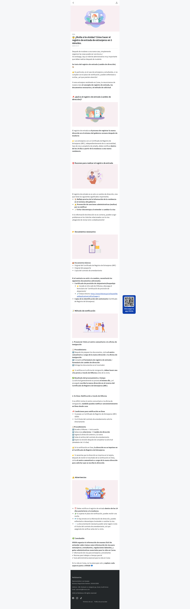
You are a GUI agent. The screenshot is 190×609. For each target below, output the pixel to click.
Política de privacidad (100, 602)
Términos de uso (88, 602)
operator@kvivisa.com (83, 589)
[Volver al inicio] (73, 3)
